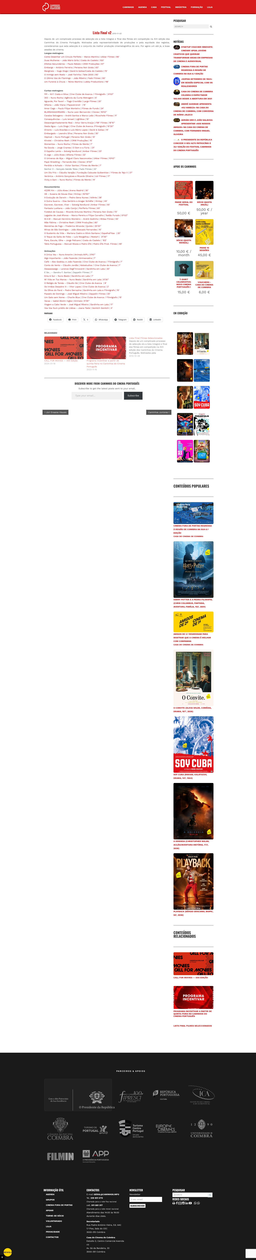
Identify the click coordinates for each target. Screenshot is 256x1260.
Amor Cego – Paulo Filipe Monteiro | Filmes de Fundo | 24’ (74, 108)
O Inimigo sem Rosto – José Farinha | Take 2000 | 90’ (71, 74)
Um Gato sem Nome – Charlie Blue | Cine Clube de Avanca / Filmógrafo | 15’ (83, 297)
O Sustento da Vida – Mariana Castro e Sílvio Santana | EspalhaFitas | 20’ (82, 233)
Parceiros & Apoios (130, 1071)
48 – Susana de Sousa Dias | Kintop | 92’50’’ (67, 194)
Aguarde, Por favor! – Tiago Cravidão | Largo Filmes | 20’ (72, 101)
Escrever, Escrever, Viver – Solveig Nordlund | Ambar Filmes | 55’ (77, 204)
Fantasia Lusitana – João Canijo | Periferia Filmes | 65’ (72, 208)
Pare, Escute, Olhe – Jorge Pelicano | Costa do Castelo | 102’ (75, 240)
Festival (166, 7)
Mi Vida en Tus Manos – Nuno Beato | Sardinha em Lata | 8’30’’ (76, 279)
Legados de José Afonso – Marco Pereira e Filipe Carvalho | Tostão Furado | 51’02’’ (86, 215)
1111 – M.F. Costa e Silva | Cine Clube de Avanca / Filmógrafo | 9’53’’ (79, 94)
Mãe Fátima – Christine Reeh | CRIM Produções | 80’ (71, 222)
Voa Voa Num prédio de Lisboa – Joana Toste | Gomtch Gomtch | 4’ (78, 308)
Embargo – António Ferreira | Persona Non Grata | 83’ (71, 67)
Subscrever (137, 1206)
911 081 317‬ (97, 1205)
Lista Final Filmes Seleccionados (192, 1026)
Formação (197, 7)
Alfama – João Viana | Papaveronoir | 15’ (65, 105)
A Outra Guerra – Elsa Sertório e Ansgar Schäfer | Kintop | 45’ (75, 201)
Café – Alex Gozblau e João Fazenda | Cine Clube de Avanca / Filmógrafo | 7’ (83, 261)
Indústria (180, 7)
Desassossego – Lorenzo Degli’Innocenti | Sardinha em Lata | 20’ (77, 269)
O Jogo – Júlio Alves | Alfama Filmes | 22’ (65, 155)
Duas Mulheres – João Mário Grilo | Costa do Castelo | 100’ (74, 60)
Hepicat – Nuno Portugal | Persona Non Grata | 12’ (69, 137)
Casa (154, 7)
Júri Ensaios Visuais (55, 412)
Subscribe (133, 395)
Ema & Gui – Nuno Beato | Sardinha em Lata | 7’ (68, 276)
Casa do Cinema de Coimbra (188, 536)
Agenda (142, 7)
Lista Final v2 (102, 32)
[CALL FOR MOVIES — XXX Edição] (64, 348)
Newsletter (134, 1194)
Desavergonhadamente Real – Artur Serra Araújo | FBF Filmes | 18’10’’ (79, 122)
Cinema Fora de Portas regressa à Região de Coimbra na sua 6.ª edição (190, 70)
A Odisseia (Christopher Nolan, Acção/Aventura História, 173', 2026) (191, 845)
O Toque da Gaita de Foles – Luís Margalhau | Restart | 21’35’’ (75, 237)
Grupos (50, 1200)
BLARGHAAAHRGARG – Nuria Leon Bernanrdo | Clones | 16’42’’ (75, 112)
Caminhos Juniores (158, 412)
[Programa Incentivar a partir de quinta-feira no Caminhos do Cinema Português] (106, 348)
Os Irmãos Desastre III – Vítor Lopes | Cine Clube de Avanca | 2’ (76, 286)
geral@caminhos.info (106, 1194)
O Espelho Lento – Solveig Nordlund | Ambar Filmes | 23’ (73, 151)
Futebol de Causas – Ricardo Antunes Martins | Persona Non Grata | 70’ (80, 212)
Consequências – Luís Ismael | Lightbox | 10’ (66, 119)
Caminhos (128, 7)
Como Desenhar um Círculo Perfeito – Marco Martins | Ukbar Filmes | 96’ (81, 57)
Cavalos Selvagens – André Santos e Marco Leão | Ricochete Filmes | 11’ (80, 115)
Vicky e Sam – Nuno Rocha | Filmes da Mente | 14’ (69, 180)
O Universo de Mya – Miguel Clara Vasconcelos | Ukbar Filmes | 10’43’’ (79, 158)
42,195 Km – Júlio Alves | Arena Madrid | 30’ (66, 190)
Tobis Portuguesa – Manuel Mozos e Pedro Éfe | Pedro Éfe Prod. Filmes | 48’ (83, 244)
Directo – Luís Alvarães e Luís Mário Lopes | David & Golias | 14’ (76, 130)
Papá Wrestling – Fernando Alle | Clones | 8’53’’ (68, 162)
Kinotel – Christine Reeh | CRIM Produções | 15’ (68, 140)
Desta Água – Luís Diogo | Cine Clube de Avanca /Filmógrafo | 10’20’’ (79, 126)
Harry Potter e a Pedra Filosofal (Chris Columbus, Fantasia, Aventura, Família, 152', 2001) (192, 603)
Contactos (52, 1237)
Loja (209, 7)
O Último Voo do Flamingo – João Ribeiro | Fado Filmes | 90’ (74, 78)
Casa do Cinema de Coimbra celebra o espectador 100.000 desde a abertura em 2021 (193, 95)
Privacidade (53, 1232)
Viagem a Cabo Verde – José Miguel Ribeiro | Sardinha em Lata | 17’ (78, 304)
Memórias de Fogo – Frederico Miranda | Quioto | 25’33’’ (72, 226)
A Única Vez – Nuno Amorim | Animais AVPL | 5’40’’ (69, 254)
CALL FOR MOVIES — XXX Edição (61, 360)
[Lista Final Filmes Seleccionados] (150, 347)
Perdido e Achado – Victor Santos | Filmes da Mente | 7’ (72, 165)
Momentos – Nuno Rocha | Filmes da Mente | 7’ (68, 144)
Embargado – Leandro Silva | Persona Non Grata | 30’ (71, 133)
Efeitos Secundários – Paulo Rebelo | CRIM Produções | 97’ (74, 64)
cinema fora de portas (59, 1205)
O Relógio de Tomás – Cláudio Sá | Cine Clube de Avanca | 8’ (75, 283)
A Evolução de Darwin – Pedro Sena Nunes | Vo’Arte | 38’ (73, 197)
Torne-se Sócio (55, 1216)
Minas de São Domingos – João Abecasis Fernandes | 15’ (72, 229)
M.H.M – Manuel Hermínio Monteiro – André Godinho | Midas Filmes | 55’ (81, 219)
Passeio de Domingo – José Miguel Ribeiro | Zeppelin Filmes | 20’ (77, 294)
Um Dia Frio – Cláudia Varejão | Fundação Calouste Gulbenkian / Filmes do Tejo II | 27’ (88, 172)
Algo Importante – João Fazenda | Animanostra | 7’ (70, 258)
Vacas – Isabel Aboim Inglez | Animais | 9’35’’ (66, 301)
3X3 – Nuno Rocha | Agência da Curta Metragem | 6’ (70, 98)
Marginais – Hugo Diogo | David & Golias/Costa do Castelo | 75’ (75, 71)
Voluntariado (54, 1221)
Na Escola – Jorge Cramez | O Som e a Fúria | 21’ (69, 147)
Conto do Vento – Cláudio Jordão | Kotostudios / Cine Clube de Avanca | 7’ (82, 265)
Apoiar (49, 1210)
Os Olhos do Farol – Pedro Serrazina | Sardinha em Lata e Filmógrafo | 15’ (81, 290)
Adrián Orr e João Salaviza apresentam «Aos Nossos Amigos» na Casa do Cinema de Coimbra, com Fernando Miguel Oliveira (192, 127)
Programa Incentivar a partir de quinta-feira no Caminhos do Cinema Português (106, 363)
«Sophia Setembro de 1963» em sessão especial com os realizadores (197, 82)
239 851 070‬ (97, 1198)
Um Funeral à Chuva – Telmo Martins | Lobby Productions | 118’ (76, 81)
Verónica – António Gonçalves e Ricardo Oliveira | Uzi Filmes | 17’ (77, 176)
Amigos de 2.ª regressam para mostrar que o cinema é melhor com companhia (192, 637)
